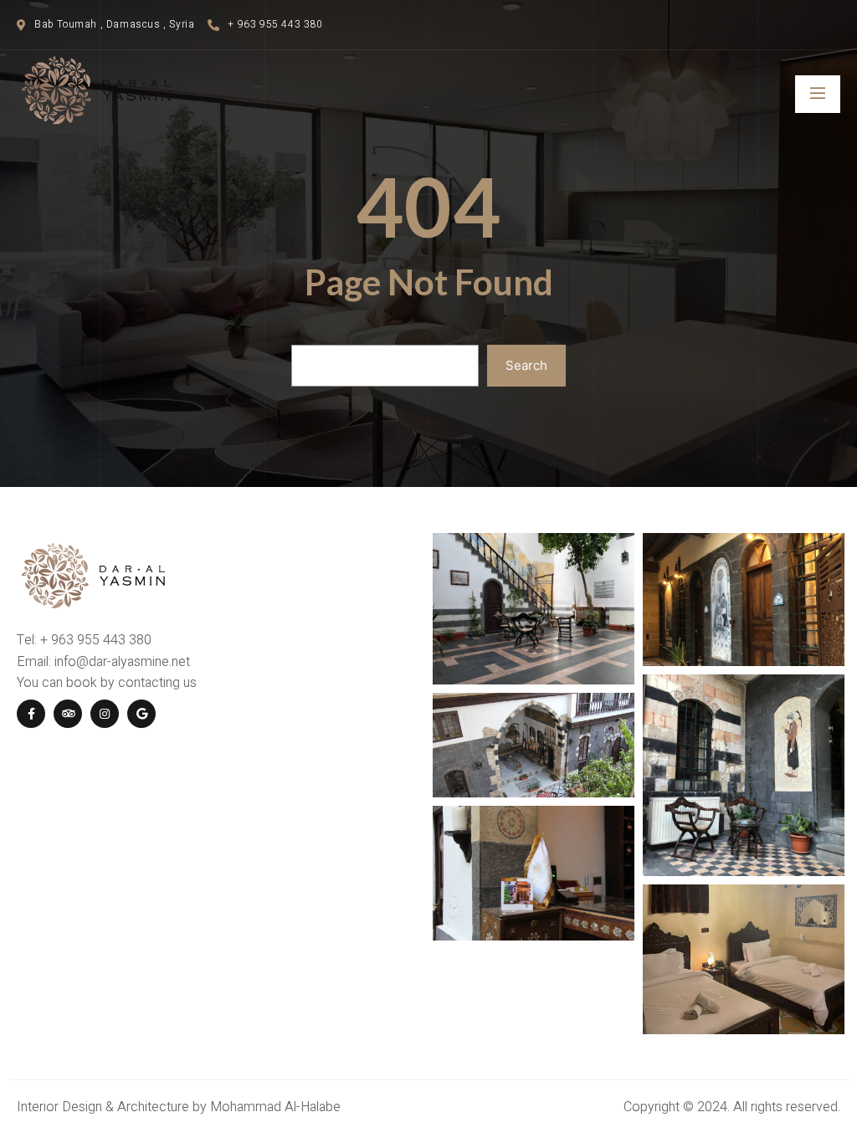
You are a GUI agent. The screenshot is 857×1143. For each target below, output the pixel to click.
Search (526, 365)
